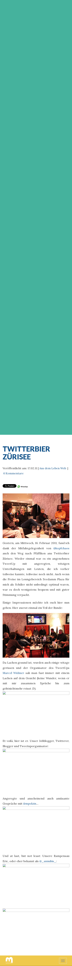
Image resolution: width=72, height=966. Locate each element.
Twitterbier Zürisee (26, 453)
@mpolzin (29, 803)
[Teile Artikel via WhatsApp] (22, 486)
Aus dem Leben (49, 468)
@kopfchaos (61, 548)
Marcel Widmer (13, 673)
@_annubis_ (47, 861)
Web (63, 468)
